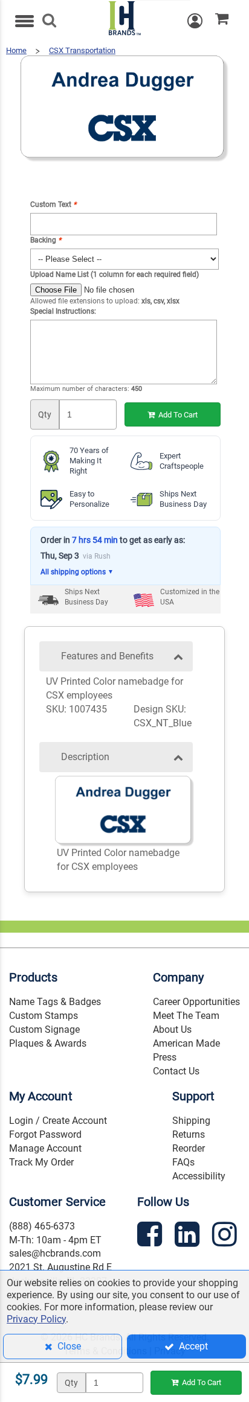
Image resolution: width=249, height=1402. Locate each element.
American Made (186, 1043)
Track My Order (41, 1162)
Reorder (188, 1148)
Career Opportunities (196, 1001)
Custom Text (53, 204)
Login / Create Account (58, 1120)
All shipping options (77, 572)
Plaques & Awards (47, 1043)
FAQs (183, 1162)
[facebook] (151, 1236)
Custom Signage (44, 1029)
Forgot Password (45, 1134)
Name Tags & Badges (55, 1001)
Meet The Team (186, 1015)
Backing (45, 240)
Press (164, 1057)
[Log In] (201, 21)
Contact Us (176, 1071)
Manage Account (45, 1148)
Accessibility (198, 1176)
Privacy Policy (36, 1319)
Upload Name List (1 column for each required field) (114, 274)
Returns (188, 1134)
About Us (172, 1029)
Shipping (191, 1120)
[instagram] (226, 1236)
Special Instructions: (63, 311)
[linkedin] (188, 1236)
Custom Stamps (43, 1015)
